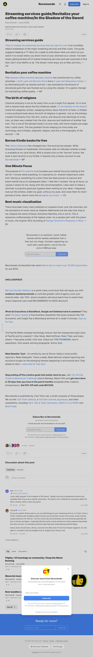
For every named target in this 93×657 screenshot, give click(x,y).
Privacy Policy (63, 606)
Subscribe (46, 598)
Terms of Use (57, 603)
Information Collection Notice (46, 606)
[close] (68, 569)
